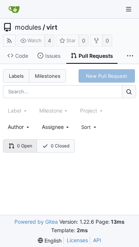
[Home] (14, 9)
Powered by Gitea (36, 221)
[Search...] (129, 91)
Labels (16, 76)
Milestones (47, 76)
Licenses (77, 240)
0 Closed (60, 145)
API (97, 240)
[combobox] (19, 127)
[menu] (89, 127)
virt (51, 27)
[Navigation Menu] (128, 9)
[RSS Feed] (9, 40)
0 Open (24, 145)
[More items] (130, 56)
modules (28, 27)
